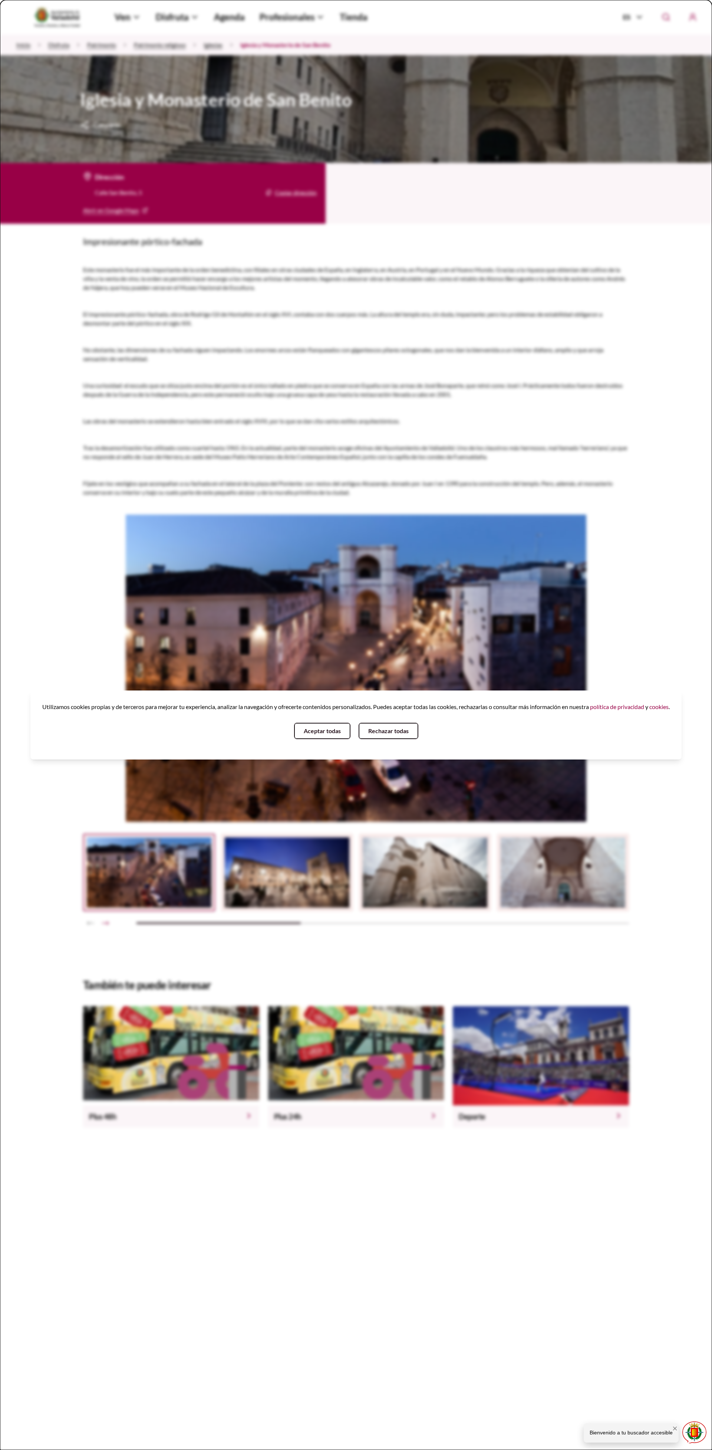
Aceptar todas (322, 730)
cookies (659, 706)
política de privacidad (617, 706)
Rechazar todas (388, 730)
